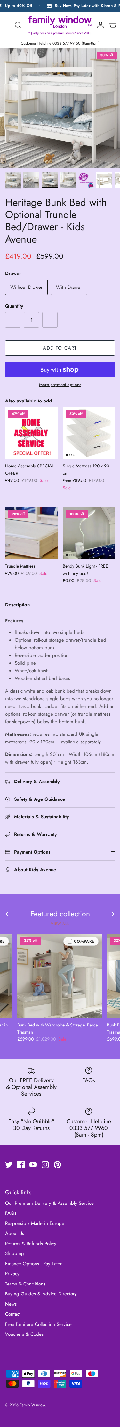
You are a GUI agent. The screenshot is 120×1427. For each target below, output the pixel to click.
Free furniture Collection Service (38, 1324)
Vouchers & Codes (24, 1334)
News (11, 1304)
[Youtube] (33, 1164)
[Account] (99, 25)
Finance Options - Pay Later (33, 1263)
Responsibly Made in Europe (34, 1223)
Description (17, 604)
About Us (14, 1233)
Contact (12, 1314)
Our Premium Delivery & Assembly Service (49, 1203)
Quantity (14, 306)
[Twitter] (8, 1164)
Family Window (32, 1405)
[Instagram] (45, 1164)
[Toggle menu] (7, 25)
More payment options (60, 384)
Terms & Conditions (25, 1283)
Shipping (14, 1253)
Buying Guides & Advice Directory (41, 1293)
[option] (60, 108)
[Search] (21, 25)
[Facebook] (21, 1164)
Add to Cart (60, 348)
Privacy (12, 1273)
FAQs (10, 1213)
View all (60, 923)
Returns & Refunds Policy (30, 1243)
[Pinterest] (57, 1164)
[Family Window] (60, 25)
